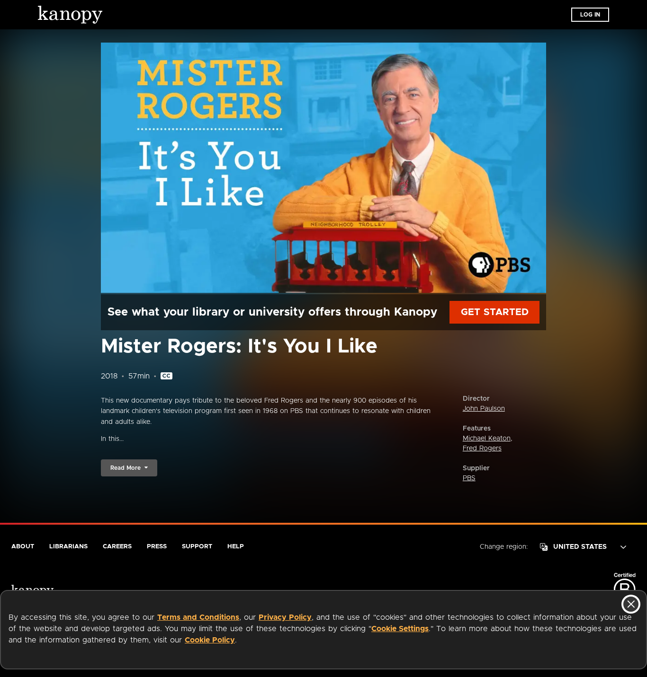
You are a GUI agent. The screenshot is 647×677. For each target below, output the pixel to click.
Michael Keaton (487, 438)
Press (157, 547)
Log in (590, 15)
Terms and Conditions (198, 617)
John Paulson (484, 408)
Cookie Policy (210, 640)
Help (235, 547)
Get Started (495, 312)
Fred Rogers (482, 448)
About (22, 547)
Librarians (68, 547)
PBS (469, 478)
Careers (117, 547)
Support (197, 547)
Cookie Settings (400, 629)
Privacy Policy (285, 617)
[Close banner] (630, 604)
